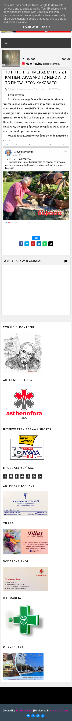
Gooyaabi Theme (59, 710)
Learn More (30, 27)
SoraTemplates (24, 710)
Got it (46, 27)
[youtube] (43, 716)
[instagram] (38, 716)
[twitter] (28, 716)
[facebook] (33, 716)
